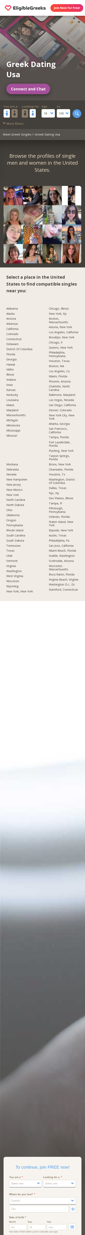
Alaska (10, 313)
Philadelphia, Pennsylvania (57, 354)
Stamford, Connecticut (63, 589)
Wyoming (12, 586)
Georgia (11, 359)
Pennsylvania (14, 525)
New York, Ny (57, 313)
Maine (10, 405)
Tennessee (13, 545)
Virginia (11, 566)
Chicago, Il (55, 342)
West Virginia (14, 576)
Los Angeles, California (63, 332)
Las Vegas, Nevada (61, 400)
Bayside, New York (61, 530)
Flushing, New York (61, 451)
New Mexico (14, 490)
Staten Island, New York (61, 523)
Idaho (10, 369)
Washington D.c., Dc (62, 584)
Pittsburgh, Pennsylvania (57, 510)
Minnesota (13, 425)
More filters (15, 123)
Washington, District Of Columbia (62, 481)
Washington (14, 571)
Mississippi (13, 430)
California (12, 329)
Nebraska (12, 469)
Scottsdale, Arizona (61, 561)
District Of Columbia (19, 349)
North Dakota (15, 505)
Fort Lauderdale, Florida (59, 444)
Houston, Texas (59, 361)
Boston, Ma (56, 366)
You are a (10, 106)
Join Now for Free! (67, 8)
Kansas (11, 390)
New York (12, 495)
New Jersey (13, 484)
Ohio (9, 510)
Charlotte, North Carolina (59, 388)
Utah (9, 556)
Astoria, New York (60, 327)
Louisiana (12, 400)
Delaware (12, 344)
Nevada (11, 474)
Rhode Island (14, 530)
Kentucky (12, 395)
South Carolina (15, 535)
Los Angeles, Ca (59, 371)
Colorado (12, 334)
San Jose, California (61, 545)
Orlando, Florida (59, 517)
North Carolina (15, 500)
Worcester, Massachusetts (58, 567)
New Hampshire (16, 479)
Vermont (12, 561)
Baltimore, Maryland (62, 395)
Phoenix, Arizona (60, 381)
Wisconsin (12, 581)
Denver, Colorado (60, 410)
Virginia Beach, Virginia (63, 579)
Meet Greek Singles (17, 134)
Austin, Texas (57, 535)
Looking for (30, 106)
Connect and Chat (28, 89)
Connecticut (14, 339)
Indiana (11, 379)
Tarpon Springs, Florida (59, 457)
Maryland (12, 410)
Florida (10, 354)
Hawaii (10, 364)
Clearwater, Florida (61, 469)
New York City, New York (61, 417)
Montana (12, 464)
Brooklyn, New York (61, 337)
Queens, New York (61, 347)
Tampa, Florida (59, 437)
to (58, 106)
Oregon (11, 520)
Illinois (10, 374)
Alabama (12, 308)
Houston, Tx (57, 474)
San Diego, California (62, 405)
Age (44, 106)
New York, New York (19, 591)
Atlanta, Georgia (59, 424)
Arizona (11, 318)
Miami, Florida (58, 376)
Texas (10, 550)
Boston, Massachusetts (58, 320)
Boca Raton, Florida (62, 574)
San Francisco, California (58, 430)
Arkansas (12, 324)
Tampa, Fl (55, 503)
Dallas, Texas (57, 488)
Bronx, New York (60, 464)
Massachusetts (16, 415)
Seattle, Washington (62, 556)
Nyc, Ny (54, 493)
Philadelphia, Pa (59, 540)
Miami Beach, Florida (62, 550)
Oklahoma (13, 515)
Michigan (12, 420)
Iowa (9, 385)
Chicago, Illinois (59, 308)
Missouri (11, 435)
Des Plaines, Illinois (61, 498)
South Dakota (15, 540)
